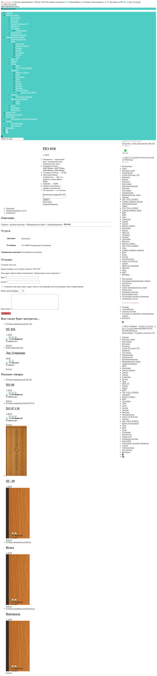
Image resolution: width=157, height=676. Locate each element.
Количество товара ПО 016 (54, 194)
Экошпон (15, 70)
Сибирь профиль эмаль (131, 210)
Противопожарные (19, 35)
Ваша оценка (6, 291)
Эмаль (13, 64)
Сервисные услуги (130, 299)
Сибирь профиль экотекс (132, 201)
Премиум (15, 26)
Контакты (10, 128)
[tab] (58, 208)
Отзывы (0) (10, 213)
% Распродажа (17, 123)
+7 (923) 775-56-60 (129, 158)
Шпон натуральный (19, 99)
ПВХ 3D (14, 59)
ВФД (18, 66)
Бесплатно (25, 238)
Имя (3, 277)
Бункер (125, 179)
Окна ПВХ (10, 117)
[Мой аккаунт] (6, 130)
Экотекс (14, 95)
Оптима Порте (22, 90)
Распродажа (127, 166)
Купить (46, 199)
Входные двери (12, 15)
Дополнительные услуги (16, 210)
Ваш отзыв (6, 309)
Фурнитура (15, 110)
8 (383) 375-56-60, (146, 326)
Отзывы (125, 307)
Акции (9, 121)
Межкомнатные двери (15, 37)
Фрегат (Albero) (22, 46)
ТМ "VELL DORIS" (130, 199)
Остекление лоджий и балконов (24, 119)
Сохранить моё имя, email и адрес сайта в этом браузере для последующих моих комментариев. (44, 287)
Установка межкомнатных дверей (136, 281)
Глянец (14, 61)
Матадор (19, 88)
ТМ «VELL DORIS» (24, 68)
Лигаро (19, 50)
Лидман (19, 86)
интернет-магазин (17, 224)
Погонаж (126, 285)
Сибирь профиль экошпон (133, 250)
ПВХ (13, 42)
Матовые (126, 274)
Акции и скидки (129, 311)
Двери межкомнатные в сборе (134, 287)
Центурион (15, 17)
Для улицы (15, 28)
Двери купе (11, 112)
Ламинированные (18, 39)
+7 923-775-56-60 (133, 2)
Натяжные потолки (14, 115)
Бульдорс (14, 22)
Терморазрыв (21, 30)
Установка (15, 108)
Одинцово (20, 53)
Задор (18, 81)
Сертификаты (128, 309)
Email (4, 282)
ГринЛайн (20, 44)
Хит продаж (16, 126)
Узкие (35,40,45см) (28, 92)
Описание (10, 208)
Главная (9, 13)
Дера (18, 57)
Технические (16, 33)
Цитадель (15, 19)
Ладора (19, 84)
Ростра (18, 55)
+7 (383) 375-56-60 (8, 4)
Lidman (19, 48)
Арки (13, 106)
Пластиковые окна (130, 294)
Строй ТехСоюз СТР (19, 24)
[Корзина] (7, 132)
